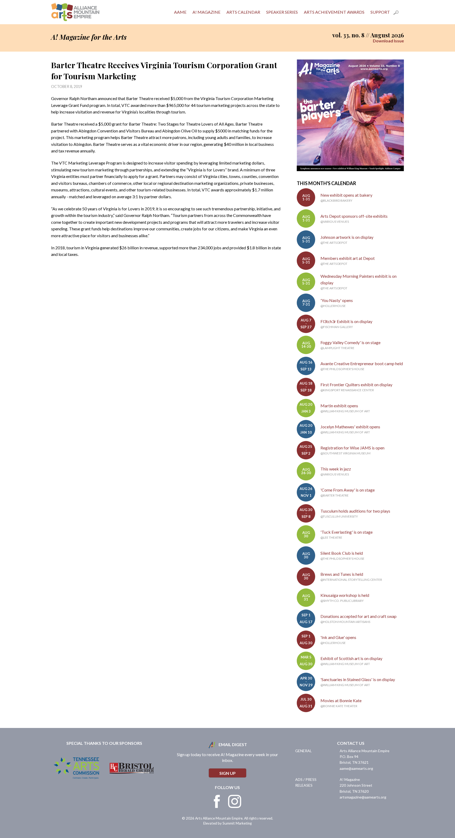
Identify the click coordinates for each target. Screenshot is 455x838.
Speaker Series (282, 11)
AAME (180, 11)
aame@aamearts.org (356, 768)
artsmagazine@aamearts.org (363, 797)
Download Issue (388, 40)
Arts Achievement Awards (334, 11)
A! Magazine (206, 11)
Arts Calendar (243, 11)
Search (398, 13)
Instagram (234, 801)
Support (380, 11)
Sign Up (227, 773)
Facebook (217, 801)
